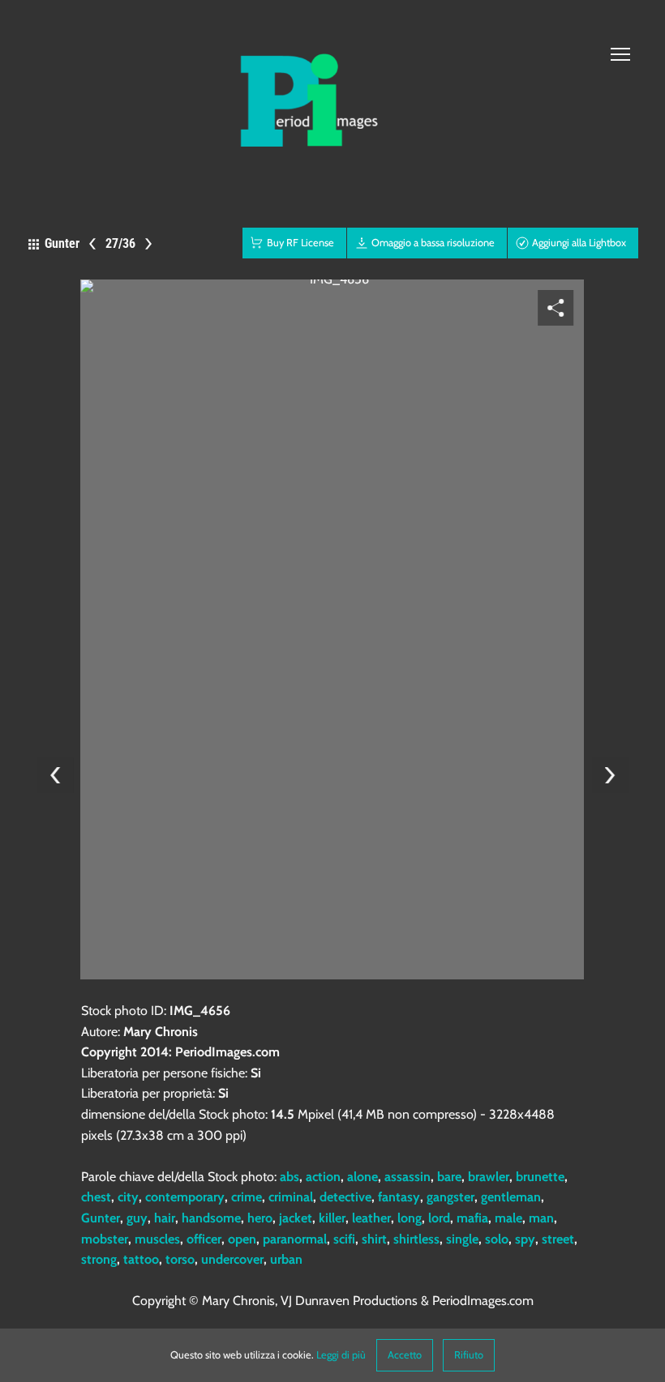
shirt (374, 1239)
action (323, 1176)
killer (332, 1218)
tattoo (141, 1259)
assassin (407, 1176)
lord (439, 1218)
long (409, 1218)
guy (137, 1218)
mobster (104, 1239)
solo (496, 1239)
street (558, 1239)
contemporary (185, 1197)
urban (286, 1259)
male (508, 1218)
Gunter (100, 1218)
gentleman (511, 1197)
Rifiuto (468, 1355)
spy (525, 1239)
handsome (211, 1218)
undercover (232, 1259)
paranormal (295, 1239)
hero (259, 1218)
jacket (295, 1218)
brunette (540, 1176)
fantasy (399, 1197)
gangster (450, 1197)
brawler (488, 1176)
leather (371, 1218)
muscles (157, 1239)
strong (99, 1259)
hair (164, 1218)
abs (289, 1176)
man (541, 1218)
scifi (344, 1239)
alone (362, 1176)
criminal (290, 1197)
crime (246, 1197)
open (242, 1239)
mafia (472, 1218)
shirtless (416, 1239)
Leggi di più (341, 1355)
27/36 (120, 243)
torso (180, 1259)
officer (204, 1239)
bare (449, 1176)
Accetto (405, 1355)
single (462, 1239)
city (128, 1197)
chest (96, 1197)
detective (345, 1197)
